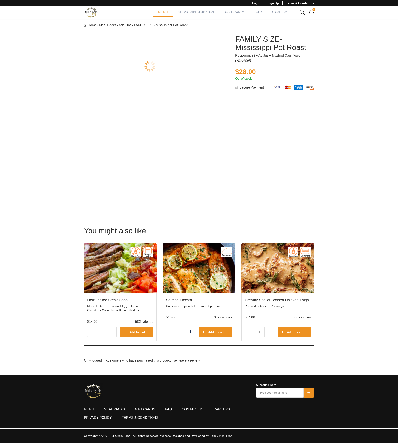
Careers (280, 12)
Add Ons (125, 25)
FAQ (258, 12)
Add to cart (137, 332)
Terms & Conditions (300, 3)
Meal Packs (107, 25)
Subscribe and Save (196, 12)
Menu (163, 12)
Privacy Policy (98, 417)
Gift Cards (235, 12)
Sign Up (273, 3)
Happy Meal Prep (221, 435)
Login (256, 3)
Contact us (193, 409)
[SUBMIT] (309, 393)
